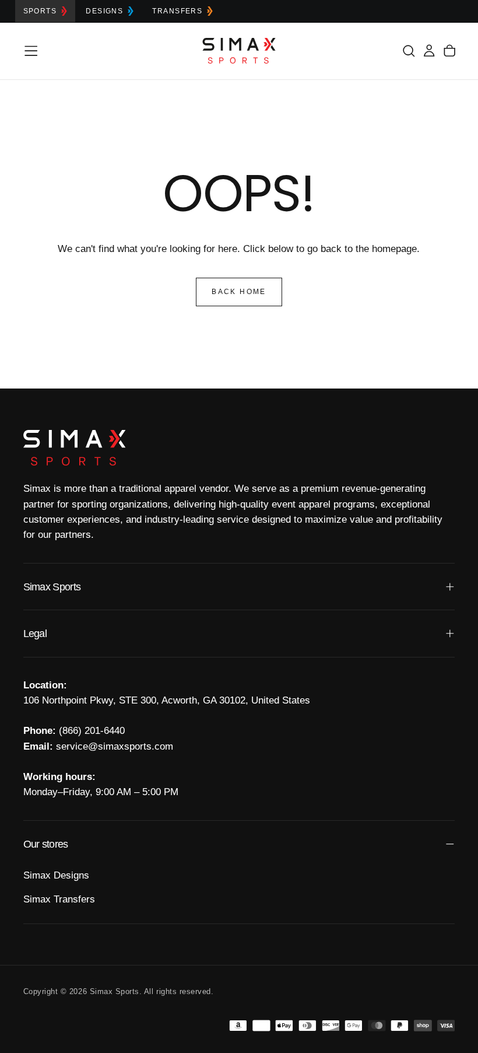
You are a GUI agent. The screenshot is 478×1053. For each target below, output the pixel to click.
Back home (239, 292)
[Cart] (449, 50)
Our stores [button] (45, 844)
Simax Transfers (59, 899)
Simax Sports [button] (52, 587)
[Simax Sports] (74, 447)
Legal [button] (35, 633)
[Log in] (429, 50)
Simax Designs (56, 875)
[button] (30, 50)
